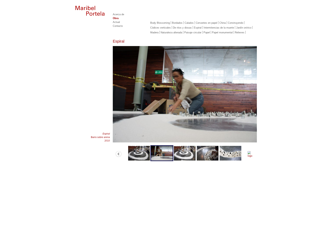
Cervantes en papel (206, 22)
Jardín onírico (243, 27)
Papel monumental (222, 32)
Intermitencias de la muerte (219, 27)
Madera (154, 32)
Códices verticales (160, 27)
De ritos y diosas (182, 27)
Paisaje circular (192, 32)
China (222, 22)
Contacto (118, 25)
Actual (116, 22)
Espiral (198, 27)
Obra (116, 18)
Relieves (239, 32)
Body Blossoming (160, 22)
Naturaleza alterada (171, 32)
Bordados (177, 22)
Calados (189, 22)
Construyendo (235, 22)
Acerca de (118, 14)
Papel (206, 32)
